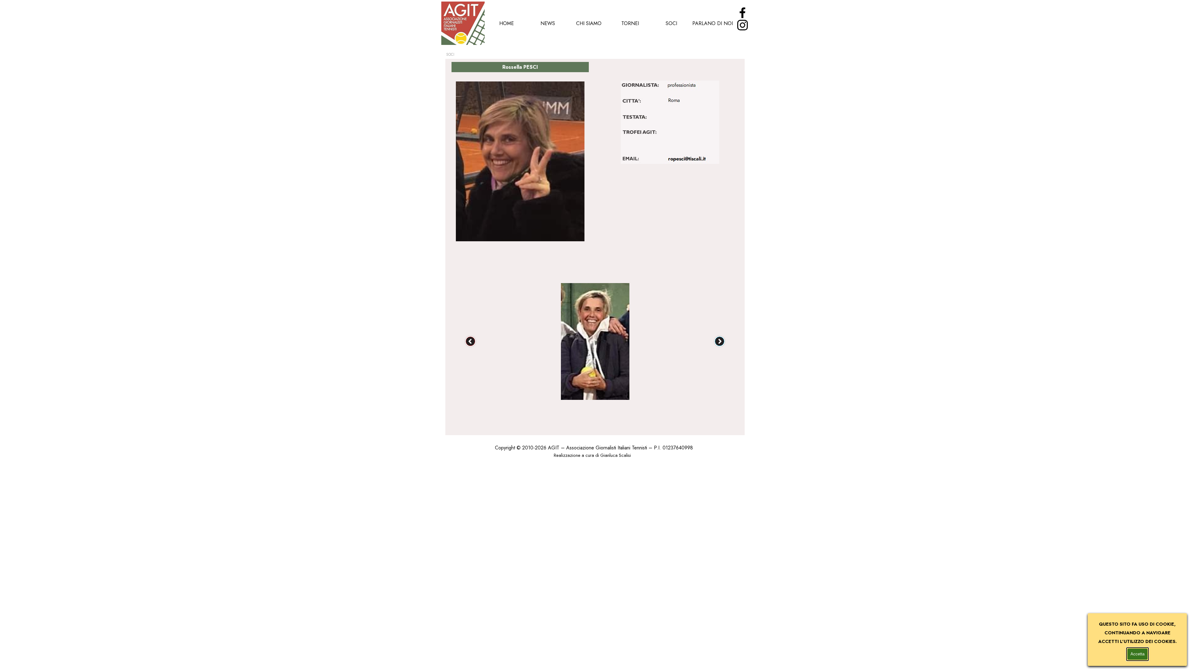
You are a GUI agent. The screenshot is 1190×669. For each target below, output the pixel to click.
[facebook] (742, 13)
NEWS (547, 23)
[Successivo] (719, 341)
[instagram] (742, 25)
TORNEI (630, 23)
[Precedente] (470, 341)
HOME (506, 23)
